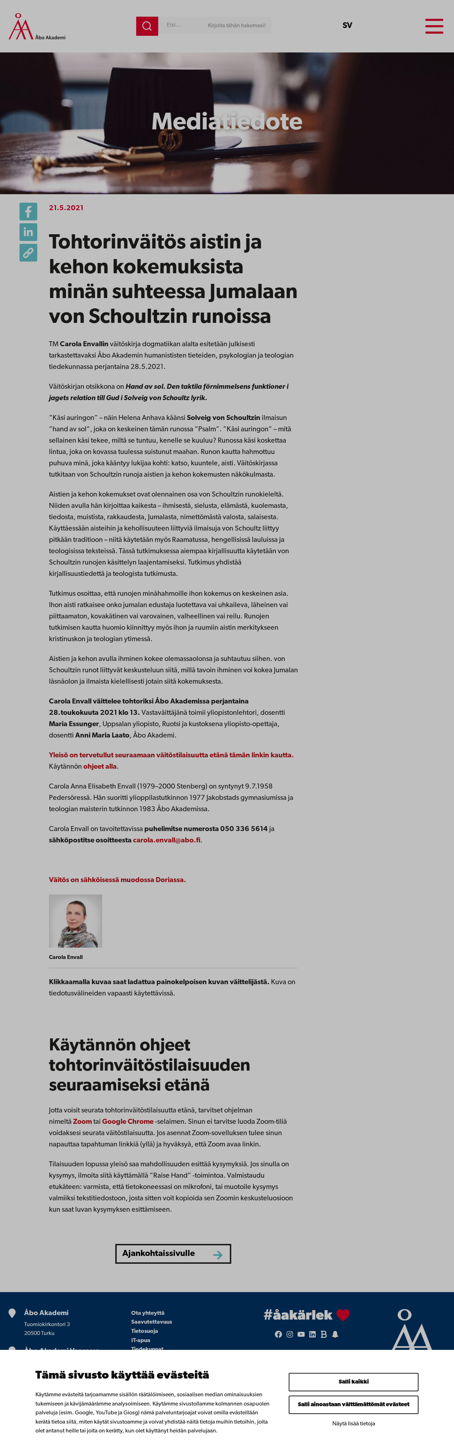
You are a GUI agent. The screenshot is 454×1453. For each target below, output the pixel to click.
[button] (28, 253)
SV (347, 26)
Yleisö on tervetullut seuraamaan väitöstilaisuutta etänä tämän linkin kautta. (171, 755)
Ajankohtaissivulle (158, 1254)
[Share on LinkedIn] (28, 232)
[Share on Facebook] (28, 211)
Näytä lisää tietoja (353, 1424)
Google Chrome (128, 1122)
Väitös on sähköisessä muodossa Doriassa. (117, 880)
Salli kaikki (354, 1382)
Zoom (82, 1122)
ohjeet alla (100, 766)
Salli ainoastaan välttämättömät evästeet (353, 1405)
